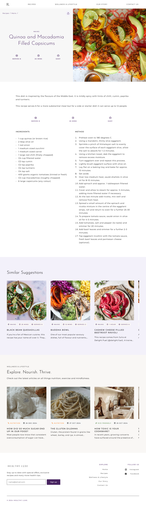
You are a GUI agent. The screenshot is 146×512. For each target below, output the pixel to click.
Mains (13, 13)
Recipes (6, 13)
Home (105, 469)
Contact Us (102, 485)
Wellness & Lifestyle (98, 477)
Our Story (103, 481)
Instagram (134, 469)
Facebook (134, 474)
